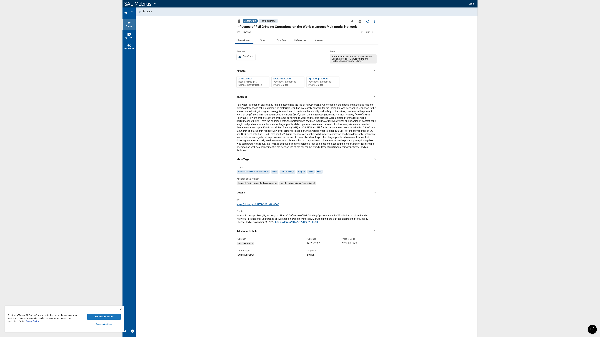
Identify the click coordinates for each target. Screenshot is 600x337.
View (262, 40)
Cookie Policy (32, 321)
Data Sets (281, 40)
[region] (64, 319)
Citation (319, 40)
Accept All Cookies (104, 316)
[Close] (121, 309)
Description (244, 40)
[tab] (125, 13)
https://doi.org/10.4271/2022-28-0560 (258, 204)
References (300, 40)
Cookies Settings (104, 324)
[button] (306, 71)
